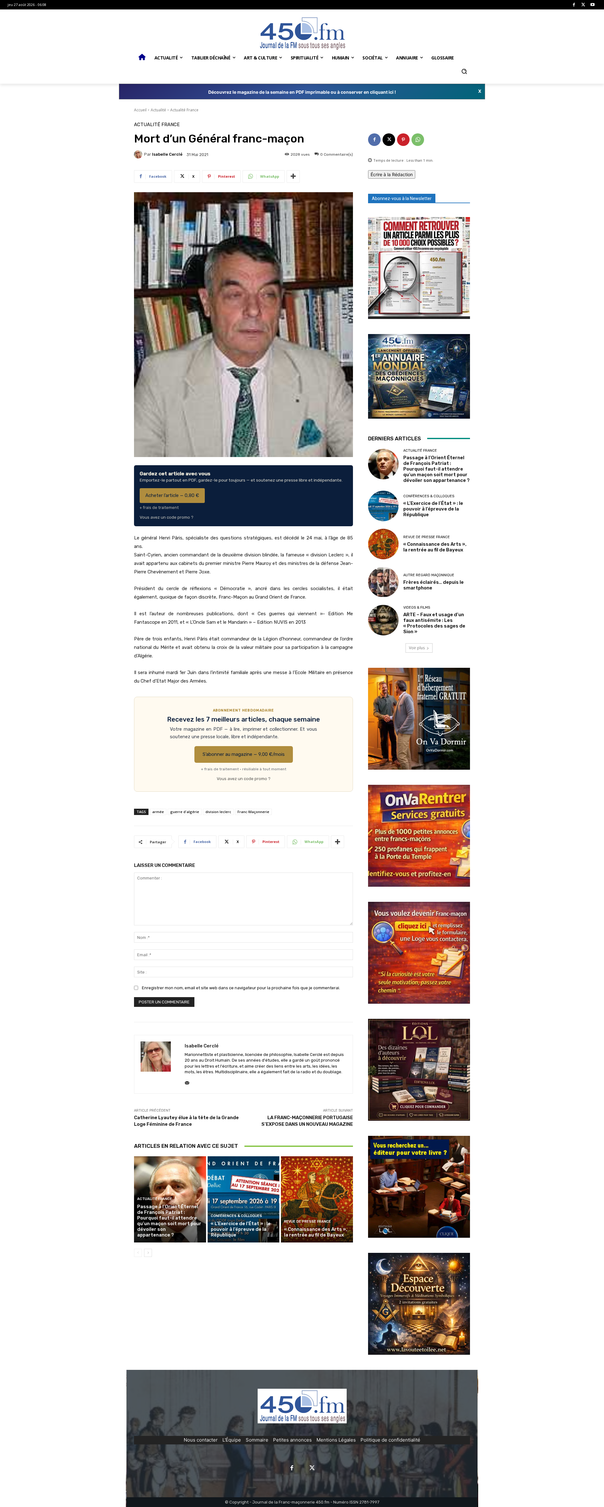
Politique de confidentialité (390, 1440)
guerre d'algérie (184, 811)
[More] (293, 176)
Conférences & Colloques (236, 1216)
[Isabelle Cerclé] (139, 154)
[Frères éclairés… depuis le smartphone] (383, 582)
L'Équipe (231, 1440)
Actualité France (184, 110)
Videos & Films (416, 607)
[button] (464, 71)
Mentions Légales (336, 1440)
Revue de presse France (307, 1221)
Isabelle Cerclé (167, 154)
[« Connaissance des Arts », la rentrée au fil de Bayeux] (317, 1199)
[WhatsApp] (417, 139)
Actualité (158, 110)
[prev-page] (138, 1253)
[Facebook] (574, 5)
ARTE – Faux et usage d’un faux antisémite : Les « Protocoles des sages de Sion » (434, 623)
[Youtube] (592, 5)
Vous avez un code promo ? (166, 517)
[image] (419, 268)
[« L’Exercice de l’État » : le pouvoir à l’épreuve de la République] (244, 1199)
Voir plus (417, 647)
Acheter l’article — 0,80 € (172, 495)
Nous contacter (201, 1440)
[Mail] (187, 1081)
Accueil (140, 110)
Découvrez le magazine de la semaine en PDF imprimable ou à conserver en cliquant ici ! (302, 92)
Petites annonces (292, 1440)
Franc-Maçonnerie (253, 811)
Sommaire (257, 1440)
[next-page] (148, 1253)
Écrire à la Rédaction (392, 174)
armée (158, 811)
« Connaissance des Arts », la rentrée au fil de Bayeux (315, 1232)
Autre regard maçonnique (428, 575)
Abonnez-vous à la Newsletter (402, 198)
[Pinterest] (403, 139)
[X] (583, 5)
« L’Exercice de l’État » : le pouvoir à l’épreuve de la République (241, 1229)
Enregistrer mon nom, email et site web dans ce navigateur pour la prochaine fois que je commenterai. (241, 987)
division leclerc (218, 811)
